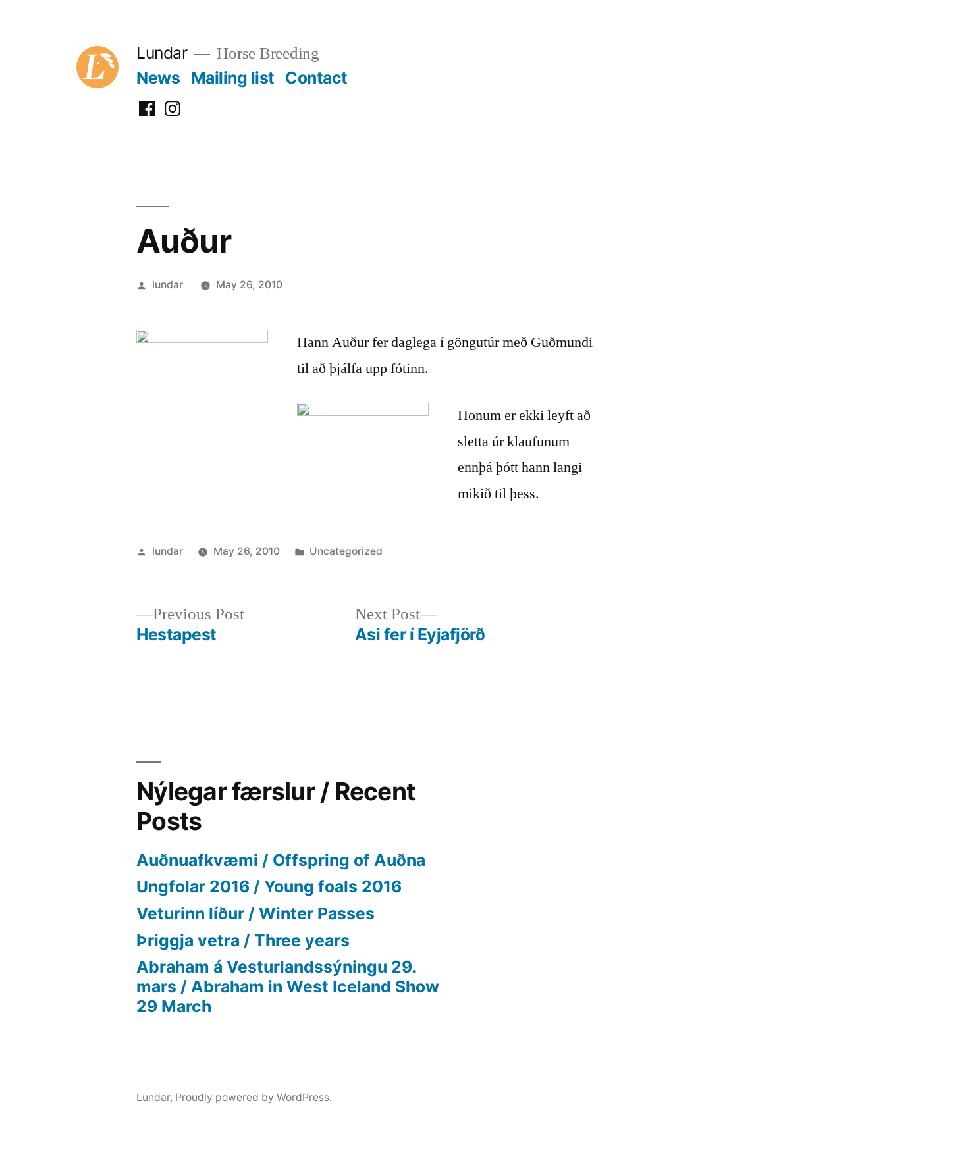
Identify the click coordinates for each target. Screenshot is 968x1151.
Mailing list (233, 78)
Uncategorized (346, 551)
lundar (167, 284)
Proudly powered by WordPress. (253, 1097)
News (158, 78)
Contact (316, 78)
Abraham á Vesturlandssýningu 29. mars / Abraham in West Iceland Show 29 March (287, 986)
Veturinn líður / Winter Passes (255, 913)
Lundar (161, 53)
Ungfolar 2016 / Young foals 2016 (269, 886)
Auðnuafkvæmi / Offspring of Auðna (280, 860)
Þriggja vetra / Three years (243, 940)
